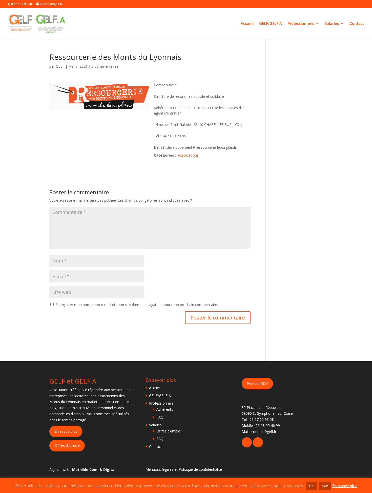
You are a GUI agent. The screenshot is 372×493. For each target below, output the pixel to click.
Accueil (247, 24)
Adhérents (164, 409)
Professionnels (300, 24)
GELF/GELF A (270, 24)
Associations (188, 155)
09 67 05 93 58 (262, 419)
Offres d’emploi (168, 431)
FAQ (159, 417)
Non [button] (325, 486)
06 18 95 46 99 (268, 425)
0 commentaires (105, 66)
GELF (60, 66)
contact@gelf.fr (263, 431)
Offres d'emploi (67, 445)
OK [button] (311, 486)
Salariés (332, 24)
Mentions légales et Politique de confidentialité (184, 469)
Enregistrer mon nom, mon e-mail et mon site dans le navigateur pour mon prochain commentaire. (136, 304)
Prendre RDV (257, 383)
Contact (356, 24)
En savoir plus (66, 431)
